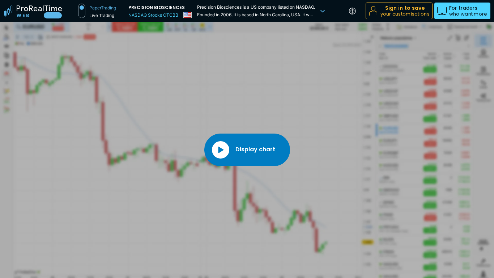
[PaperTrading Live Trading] (81, 11)
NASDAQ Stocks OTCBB (153, 15)
